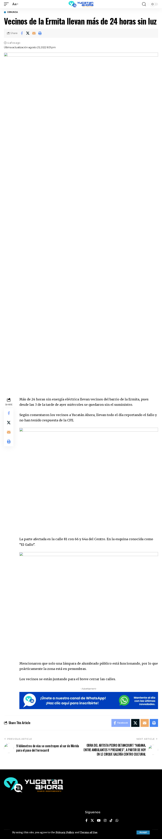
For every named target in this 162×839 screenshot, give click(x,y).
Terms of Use (88, 832)
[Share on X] (28, 33)
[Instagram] (105, 821)
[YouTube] (98, 821)
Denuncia (12, 12)
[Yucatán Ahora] (81, 4)
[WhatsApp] (117, 821)
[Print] (40, 33)
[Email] (34, 33)
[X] (92, 821)
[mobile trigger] (7, 4)
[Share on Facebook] (21, 33)
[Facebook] (86, 821)
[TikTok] (111, 821)
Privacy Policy (65, 832)
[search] (144, 4)
